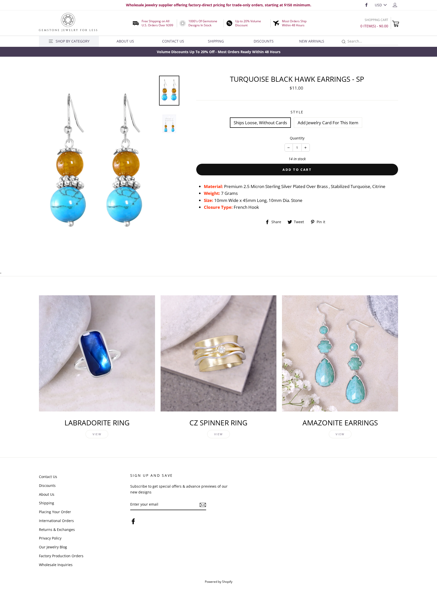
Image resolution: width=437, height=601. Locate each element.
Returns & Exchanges (57, 529)
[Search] (343, 42)
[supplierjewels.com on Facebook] (133, 521)
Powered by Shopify (218, 581)
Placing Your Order (55, 511)
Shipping (216, 41)
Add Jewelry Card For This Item (328, 123)
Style (297, 112)
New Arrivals (311, 41)
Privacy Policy (50, 538)
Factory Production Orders (61, 555)
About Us (125, 41)
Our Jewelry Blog (53, 547)
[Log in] (395, 4)
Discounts (264, 41)
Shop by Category (73, 41)
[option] (218, 52)
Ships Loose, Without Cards (260, 123)
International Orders (56, 520)
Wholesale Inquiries (56, 564)
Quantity (297, 138)
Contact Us (173, 41)
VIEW (97, 434)
